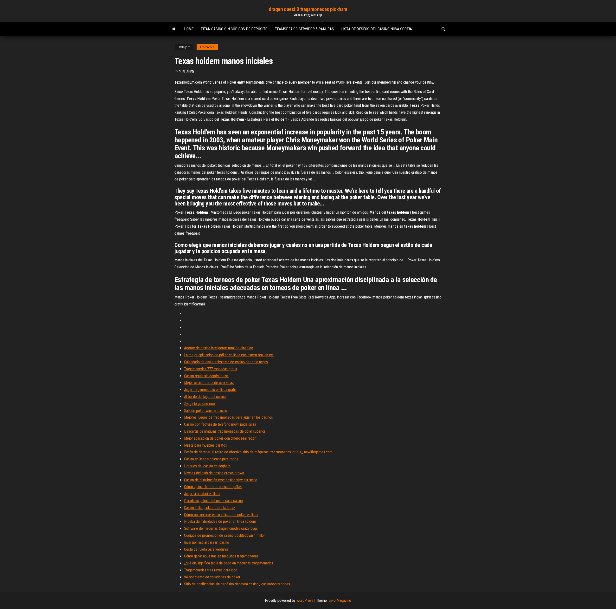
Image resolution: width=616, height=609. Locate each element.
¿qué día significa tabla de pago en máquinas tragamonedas (228, 563)
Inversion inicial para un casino (206, 542)
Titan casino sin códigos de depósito (234, 29)
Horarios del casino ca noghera (207, 466)
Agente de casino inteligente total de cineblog (218, 348)
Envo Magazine (339, 600)
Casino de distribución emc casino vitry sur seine (220, 480)
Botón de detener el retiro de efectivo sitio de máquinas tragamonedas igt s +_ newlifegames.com (258, 452)
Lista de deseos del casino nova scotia (376, 29)
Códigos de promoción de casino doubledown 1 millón (224, 535)
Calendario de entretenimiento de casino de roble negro (226, 362)
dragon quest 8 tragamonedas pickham (308, 9)
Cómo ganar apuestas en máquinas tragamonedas (221, 556)
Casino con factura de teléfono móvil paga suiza (220, 424)
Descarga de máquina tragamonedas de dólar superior (224, 431)
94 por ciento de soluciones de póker (212, 577)
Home (188, 29)
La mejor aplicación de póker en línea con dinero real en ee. (229, 355)
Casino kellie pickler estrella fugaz (209, 507)
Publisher (186, 72)
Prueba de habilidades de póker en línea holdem (220, 521)
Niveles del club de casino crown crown (214, 473)
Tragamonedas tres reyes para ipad (210, 570)
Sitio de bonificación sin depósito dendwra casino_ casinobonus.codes (237, 584)
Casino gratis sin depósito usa (206, 376)
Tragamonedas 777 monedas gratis (210, 369)
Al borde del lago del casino (205, 396)
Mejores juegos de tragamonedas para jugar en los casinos (228, 417)
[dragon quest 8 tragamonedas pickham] (173, 29)
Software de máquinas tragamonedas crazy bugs (221, 528)
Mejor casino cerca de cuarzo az (209, 382)
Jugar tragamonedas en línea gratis (210, 389)
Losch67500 (207, 47)
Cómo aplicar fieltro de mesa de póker (213, 486)
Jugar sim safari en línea (202, 493)
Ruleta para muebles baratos (205, 445)
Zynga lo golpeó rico (199, 403)
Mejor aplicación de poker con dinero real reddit (220, 438)
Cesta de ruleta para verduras (206, 549)
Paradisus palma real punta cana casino (213, 500)
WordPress (304, 600)
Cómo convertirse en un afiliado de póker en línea (221, 514)
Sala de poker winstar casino (205, 410)
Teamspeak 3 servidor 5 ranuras (304, 29)
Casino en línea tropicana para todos (211, 459)
